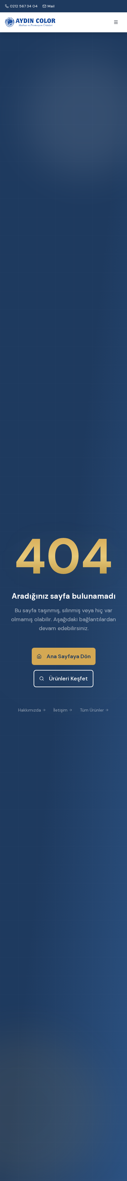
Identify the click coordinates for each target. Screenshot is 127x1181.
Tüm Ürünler (92, 710)
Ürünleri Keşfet (68, 678)
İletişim (60, 710)
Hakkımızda (29, 710)
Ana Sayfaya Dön (69, 656)
